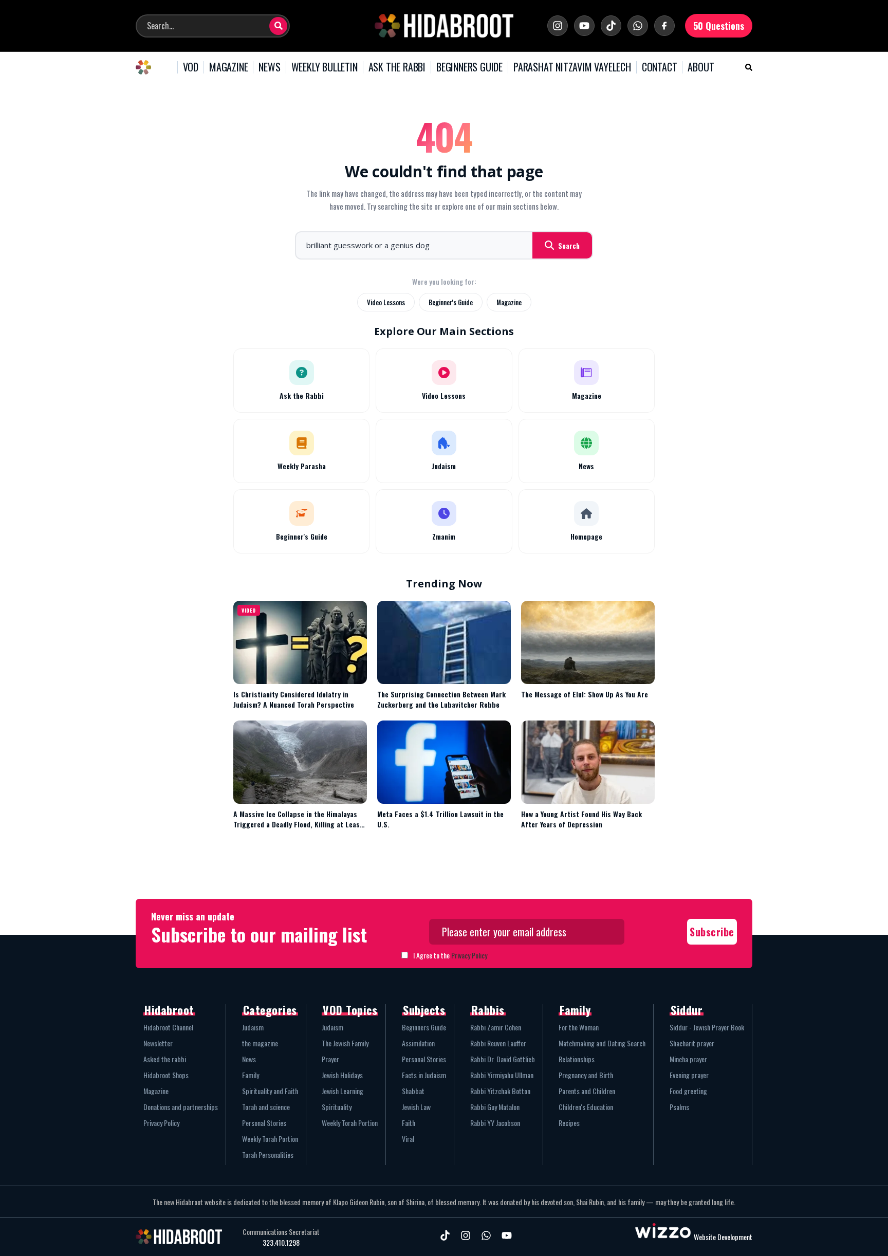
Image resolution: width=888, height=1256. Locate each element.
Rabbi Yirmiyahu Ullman (501, 1074)
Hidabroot (169, 1009)
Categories (270, 1009)
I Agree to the (450, 955)
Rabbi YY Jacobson (495, 1122)
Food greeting (688, 1090)
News (249, 1059)
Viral (408, 1138)
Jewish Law (416, 1106)
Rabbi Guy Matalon (495, 1106)
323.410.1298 (281, 1242)
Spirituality (336, 1106)
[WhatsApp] (637, 25)
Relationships (577, 1059)
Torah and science (266, 1106)
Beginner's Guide (451, 302)
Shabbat (413, 1090)
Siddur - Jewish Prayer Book (707, 1027)
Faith (408, 1122)
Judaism (253, 1027)
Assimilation (418, 1043)
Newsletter (158, 1043)
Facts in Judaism (424, 1074)
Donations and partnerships (180, 1106)
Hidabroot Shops (166, 1074)
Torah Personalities (267, 1154)
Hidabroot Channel (168, 1027)
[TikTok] (611, 25)
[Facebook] (664, 25)
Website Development (723, 1236)
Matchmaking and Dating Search (602, 1043)
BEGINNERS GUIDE (469, 67)
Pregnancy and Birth (586, 1074)
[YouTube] (584, 25)
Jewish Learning (342, 1090)
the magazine (260, 1043)
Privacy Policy (469, 955)
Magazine (509, 302)
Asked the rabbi (164, 1059)
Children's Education (586, 1106)
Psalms (679, 1106)
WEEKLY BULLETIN (324, 67)
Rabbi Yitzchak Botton (500, 1090)
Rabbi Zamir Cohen (495, 1027)
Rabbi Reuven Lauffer (498, 1043)
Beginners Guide (424, 1027)
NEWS (269, 67)
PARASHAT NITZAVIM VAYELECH (572, 67)
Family (250, 1074)
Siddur (686, 1009)
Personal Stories (264, 1122)
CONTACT (659, 67)
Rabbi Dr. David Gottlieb (502, 1059)
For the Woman (579, 1027)
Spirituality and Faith (270, 1090)
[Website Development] (663, 1236)
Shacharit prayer (692, 1043)
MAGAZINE (228, 67)
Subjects (424, 1009)
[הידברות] (444, 25)
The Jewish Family (345, 1043)
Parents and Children (587, 1090)
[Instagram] (557, 25)
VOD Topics (350, 1009)
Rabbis (488, 1009)
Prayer (330, 1059)
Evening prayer (689, 1074)
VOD (190, 67)
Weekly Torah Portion (270, 1138)
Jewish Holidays (342, 1074)
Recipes (569, 1122)
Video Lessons (386, 302)
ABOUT (701, 67)
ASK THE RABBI (396, 67)
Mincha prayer (688, 1059)
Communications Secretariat (281, 1231)
